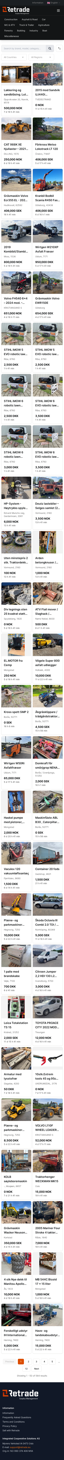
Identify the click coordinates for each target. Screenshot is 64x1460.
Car (44, 19)
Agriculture (43, 25)
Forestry (8, 30)
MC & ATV (9, 25)
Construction (10, 19)
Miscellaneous (11, 36)
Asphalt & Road (30, 19)
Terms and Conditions (13, 1421)
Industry (34, 30)
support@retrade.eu (20, 1447)
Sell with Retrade (11, 1430)
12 (26, 1368)
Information (37, 2)
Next (36, 1368)
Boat (44, 30)
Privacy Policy (9, 1426)
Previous (9, 1361)
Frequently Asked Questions (16, 1417)
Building (21, 30)
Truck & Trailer (26, 25)
